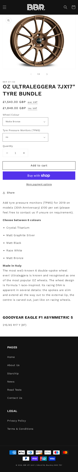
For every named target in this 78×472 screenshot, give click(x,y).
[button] (5, 7)
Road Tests (14, 389)
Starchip (13, 373)
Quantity (8, 146)
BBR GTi (26, 465)
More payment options (39, 184)
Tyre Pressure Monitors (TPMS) (21, 130)
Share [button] (11, 192)
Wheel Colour (11, 114)
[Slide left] (31, 74)
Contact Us (14, 397)
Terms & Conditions (20, 428)
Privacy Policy (16, 420)
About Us (13, 365)
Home (11, 357)
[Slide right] (47, 74)
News (10, 381)
